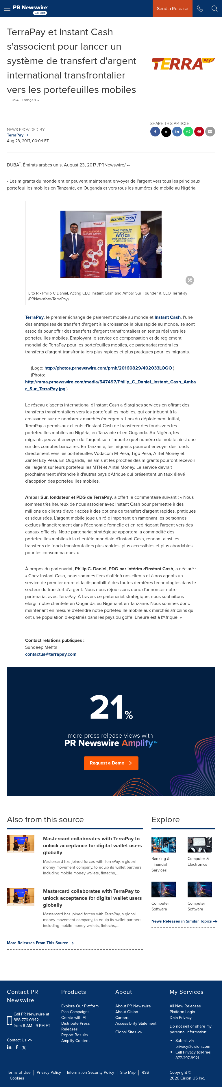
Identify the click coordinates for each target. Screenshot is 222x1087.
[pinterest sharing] (199, 132)
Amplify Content (75, 1041)
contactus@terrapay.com (51, 654)
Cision (185, 1078)
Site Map (128, 1072)
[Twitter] (24, 1047)
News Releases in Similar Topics (181, 921)
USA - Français (24, 100)
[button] (111, 244)
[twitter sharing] (166, 132)
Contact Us (17, 1040)
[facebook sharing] (155, 132)
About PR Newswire (133, 1006)
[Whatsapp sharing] (188, 132)
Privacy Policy (49, 1072)
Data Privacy (181, 1018)
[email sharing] (210, 132)
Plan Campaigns (75, 1012)
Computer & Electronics (198, 861)
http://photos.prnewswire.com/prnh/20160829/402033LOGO (108, 368)
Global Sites (126, 1032)
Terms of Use (19, 1072)
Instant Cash (168, 317)
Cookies (17, 1078)
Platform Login (182, 1012)
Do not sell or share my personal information (191, 1029)
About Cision (126, 1012)
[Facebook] (16, 1047)
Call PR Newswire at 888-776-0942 (31, 1017)
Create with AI (73, 1018)
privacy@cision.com (192, 1046)
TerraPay (34, 317)
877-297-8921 (187, 1058)
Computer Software (160, 906)
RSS (145, 1072)
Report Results (74, 1035)
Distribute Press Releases (75, 1026)
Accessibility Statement (135, 1023)
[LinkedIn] (10, 1047)
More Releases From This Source (37, 943)
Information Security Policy (90, 1072)
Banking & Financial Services (160, 864)
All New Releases (185, 1006)
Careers (122, 1018)
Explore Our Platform (80, 1006)
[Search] (214, 8)
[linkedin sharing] (177, 132)
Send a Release (172, 8)
